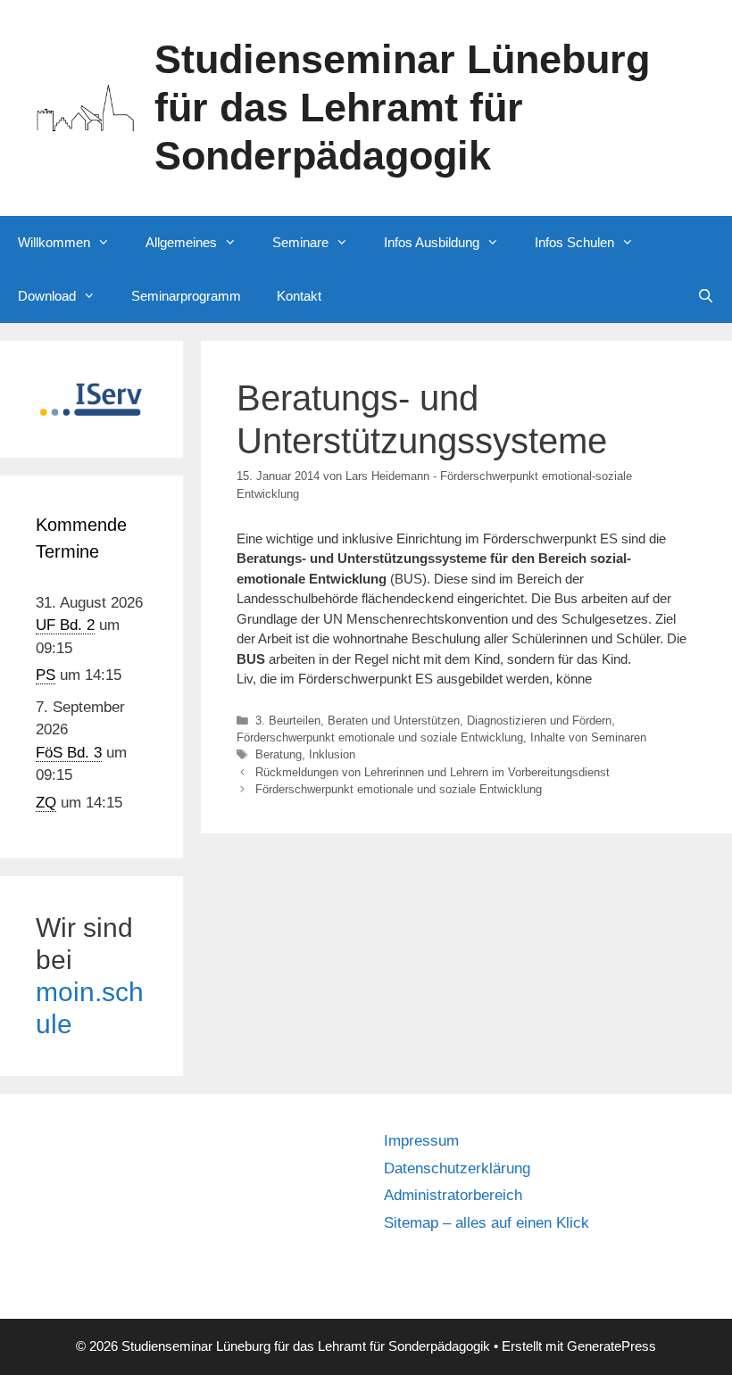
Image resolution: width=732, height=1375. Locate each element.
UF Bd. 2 (65, 625)
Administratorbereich (453, 1195)
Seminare (300, 242)
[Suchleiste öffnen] (705, 296)
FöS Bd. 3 (69, 752)
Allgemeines (181, 242)
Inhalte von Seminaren (588, 737)
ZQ (46, 802)
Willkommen (54, 242)
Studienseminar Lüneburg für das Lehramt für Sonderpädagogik (402, 107)
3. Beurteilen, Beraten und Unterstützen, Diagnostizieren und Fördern (433, 720)
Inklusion (332, 754)
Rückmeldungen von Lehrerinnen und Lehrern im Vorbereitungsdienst (432, 772)
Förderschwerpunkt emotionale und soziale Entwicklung (380, 737)
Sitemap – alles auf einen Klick (486, 1222)
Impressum (421, 1140)
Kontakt (299, 295)
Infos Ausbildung (431, 242)
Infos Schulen (574, 242)
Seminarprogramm (186, 295)
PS (45, 675)
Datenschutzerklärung (457, 1168)
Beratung (278, 754)
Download (47, 295)
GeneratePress (611, 1346)
